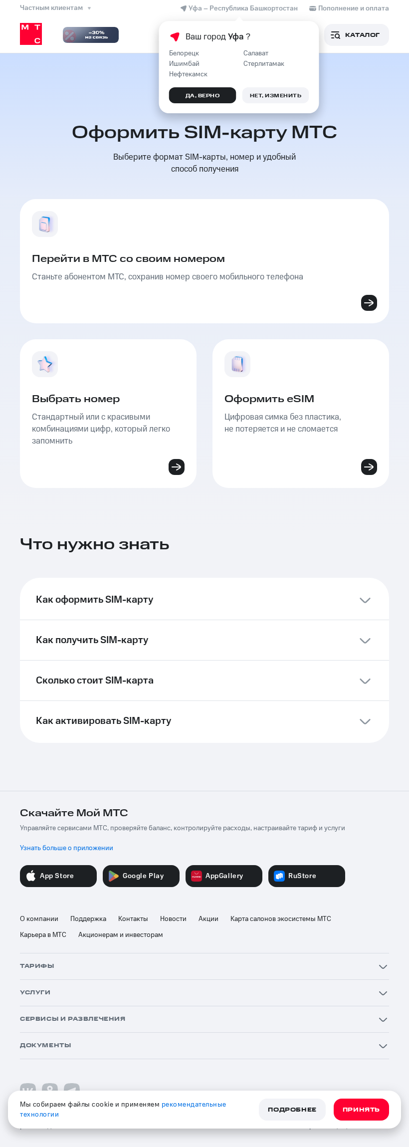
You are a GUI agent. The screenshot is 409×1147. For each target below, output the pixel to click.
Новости (173, 919)
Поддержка (88, 919)
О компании (39, 919)
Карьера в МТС (43, 935)
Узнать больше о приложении (66, 848)
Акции (208, 919)
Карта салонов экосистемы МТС (280, 919)
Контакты (133, 919)
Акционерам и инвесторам (120, 935)
